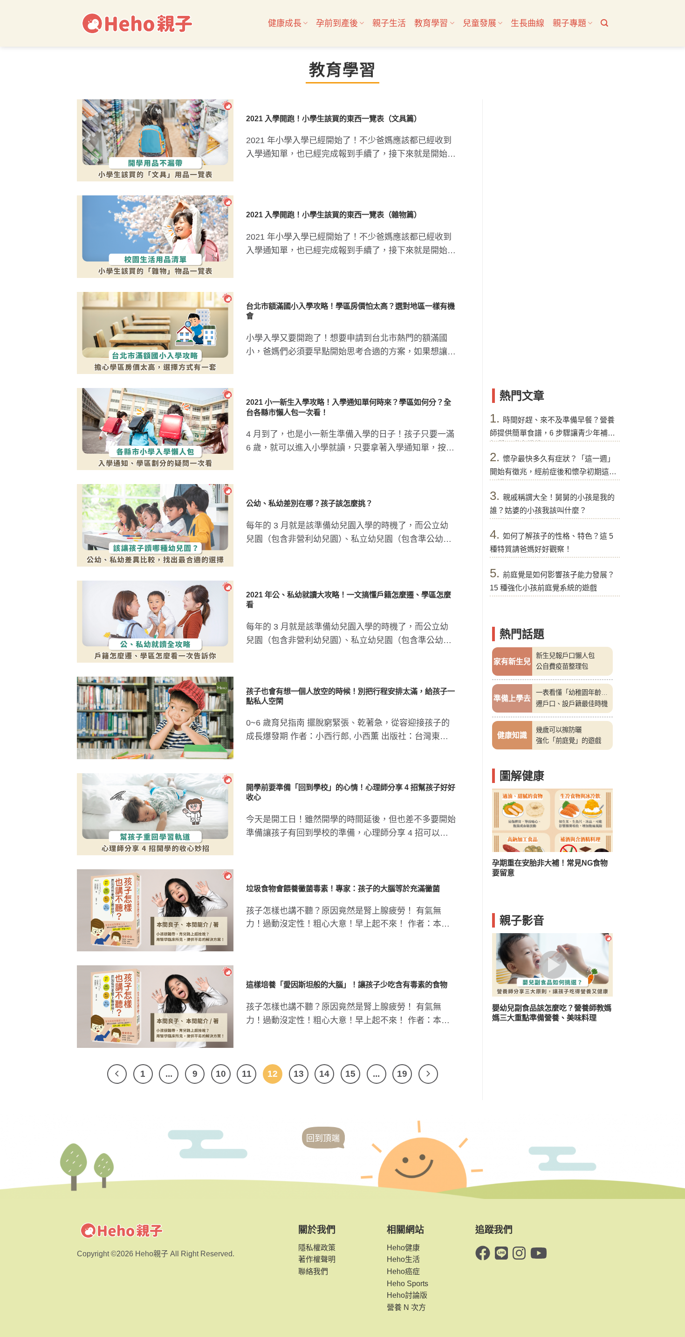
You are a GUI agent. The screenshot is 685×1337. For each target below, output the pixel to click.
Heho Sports (407, 1284)
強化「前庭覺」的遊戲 (568, 740)
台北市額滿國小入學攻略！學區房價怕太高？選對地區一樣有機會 (350, 311)
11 (247, 1074)
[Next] (428, 1074)
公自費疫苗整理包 (562, 666)
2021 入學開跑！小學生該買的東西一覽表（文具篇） (333, 118)
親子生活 (389, 23)
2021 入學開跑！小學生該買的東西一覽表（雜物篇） (333, 214)
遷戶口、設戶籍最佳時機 (572, 703)
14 (324, 1074)
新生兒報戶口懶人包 (565, 655)
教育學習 (431, 23)
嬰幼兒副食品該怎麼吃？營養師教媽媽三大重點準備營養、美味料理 (551, 1013)
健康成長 (284, 23)
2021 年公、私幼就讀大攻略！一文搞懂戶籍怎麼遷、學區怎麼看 (348, 599)
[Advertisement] (552, 239)
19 (402, 1074)
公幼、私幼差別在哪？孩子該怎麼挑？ (309, 503)
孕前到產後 (337, 23)
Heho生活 (403, 1259)
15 (350, 1074)
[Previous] (117, 1074)
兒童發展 (479, 23)
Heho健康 (403, 1248)
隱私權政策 (317, 1248)
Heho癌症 (403, 1271)
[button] (604, 23)
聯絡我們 (313, 1271)
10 (221, 1074)
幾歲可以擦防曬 (559, 729)
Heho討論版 (407, 1295)
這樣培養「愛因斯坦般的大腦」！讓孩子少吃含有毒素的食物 (346, 984)
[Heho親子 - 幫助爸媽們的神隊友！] (136, 23)
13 (299, 1074)
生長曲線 (527, 23)
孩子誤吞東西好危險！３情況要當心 (551, 863)
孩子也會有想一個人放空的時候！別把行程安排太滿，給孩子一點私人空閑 (350, 696)
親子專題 (569, 23)
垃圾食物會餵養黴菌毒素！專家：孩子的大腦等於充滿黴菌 (343, 888)
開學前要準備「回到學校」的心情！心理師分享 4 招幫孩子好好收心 (350, 792)
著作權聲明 (317, 1259)
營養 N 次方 (406, 1307)
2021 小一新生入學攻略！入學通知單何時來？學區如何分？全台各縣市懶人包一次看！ (348, 407)
